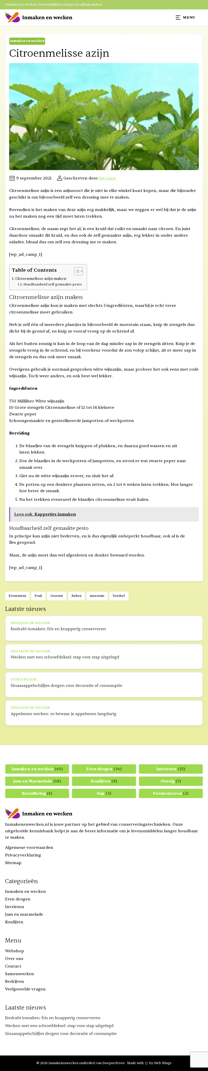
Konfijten (104, 781)
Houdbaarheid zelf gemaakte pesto (52, 284)
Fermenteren (171, 793)
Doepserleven (113, 1063)
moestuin (97, 596)
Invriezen (170, 769)
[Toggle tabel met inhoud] (76, 271)
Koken (76, 596)
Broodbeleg (37, 793)
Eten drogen (104, 769)
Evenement (17, 596)
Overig (171, 781)
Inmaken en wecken (27, 41)
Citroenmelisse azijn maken (40, 278)
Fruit (38, 596)
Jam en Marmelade (37, 781)
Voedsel (119, 596)
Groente (56, 596)
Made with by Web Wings (149, 1063)
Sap (104, 793)
